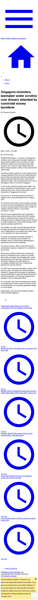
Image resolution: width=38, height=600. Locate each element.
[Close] (35, 579)
